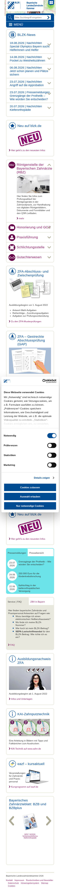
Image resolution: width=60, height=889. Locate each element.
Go (48, 17)
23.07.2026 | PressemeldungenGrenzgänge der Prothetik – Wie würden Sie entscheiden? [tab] (30, 96)
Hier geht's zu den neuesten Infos (28, 150)
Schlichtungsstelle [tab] (30, 247)
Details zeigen (42, 477)
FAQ (12, 645)
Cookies (11, 886)
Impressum (19, 880)
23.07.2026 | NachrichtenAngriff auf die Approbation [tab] (27, 83)
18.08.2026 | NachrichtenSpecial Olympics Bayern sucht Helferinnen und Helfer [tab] (29, 46)
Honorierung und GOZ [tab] (33, 227)
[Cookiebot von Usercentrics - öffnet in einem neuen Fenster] (42, 381)
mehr (21, 218)
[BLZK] (24, 8)
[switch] (51, 445)
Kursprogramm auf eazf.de (24, 786)
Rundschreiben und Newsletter (39, 880)
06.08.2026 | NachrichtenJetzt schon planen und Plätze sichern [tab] (29, 71)
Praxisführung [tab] (27, 237)
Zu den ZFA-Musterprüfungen (26, 321)
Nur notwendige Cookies (30, 505)
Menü (18, 24)
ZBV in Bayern (37, 601)
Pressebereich (36, 553)
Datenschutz (13, 883)
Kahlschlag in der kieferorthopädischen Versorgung (29, 588)
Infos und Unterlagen (21, 699)
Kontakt (9, 880)
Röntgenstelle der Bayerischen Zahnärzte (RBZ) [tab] (34, 168)
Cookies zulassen (30, 487)
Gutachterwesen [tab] (29, 257)
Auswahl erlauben (30, 496)
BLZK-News (26, 35)
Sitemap (44, 883)
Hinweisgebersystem (30, 883)
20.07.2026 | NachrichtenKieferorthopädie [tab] (26, 108)
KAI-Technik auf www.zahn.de (26, 748)
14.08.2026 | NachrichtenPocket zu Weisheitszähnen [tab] (27, 58)
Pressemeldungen (17, 553)
